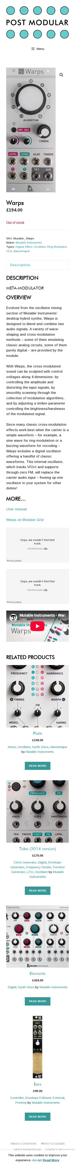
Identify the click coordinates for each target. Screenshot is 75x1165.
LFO (30, 872)
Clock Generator (25, 862)
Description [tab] (20, 265)
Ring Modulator (56, 246)
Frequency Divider (38, 867)
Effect (28, 246)
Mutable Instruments (29, 242)
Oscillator (40, 246)
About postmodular (27, 1150)
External (58, 1097)
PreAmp (21, 1102)
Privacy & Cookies (53, 1144)
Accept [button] (37, 1160)
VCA (9, 251)
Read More (51, 1160)
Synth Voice (40, 747)
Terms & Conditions (23, 1144)
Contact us (53, 1150)
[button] (61, 75)
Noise (12, 747)
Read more (37, 765)
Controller (17, 1097)
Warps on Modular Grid (25, 520)
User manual (16, 509)
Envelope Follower (38, 1097)
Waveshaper (22, 251)
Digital (20, 246)
